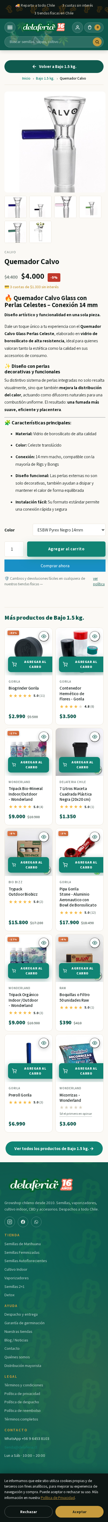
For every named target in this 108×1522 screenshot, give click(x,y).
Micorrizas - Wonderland (70, 1097)
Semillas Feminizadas (21, 1252)
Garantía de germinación (24, 1322)
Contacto (12, 1348)
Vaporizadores (16, 1277)
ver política (99, 581)
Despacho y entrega (21, 1314)
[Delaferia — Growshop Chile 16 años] (44, 27)
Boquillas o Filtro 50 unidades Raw (75, 997)
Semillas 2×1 (14, 1286)
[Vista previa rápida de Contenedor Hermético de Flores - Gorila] (94, 636)
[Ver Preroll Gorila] (28, 1058)
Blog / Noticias (16, 1340)
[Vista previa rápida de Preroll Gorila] (43, 1043)
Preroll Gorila (20, 1095)
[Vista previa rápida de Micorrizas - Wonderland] (94, 1043)
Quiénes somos (17, 1356)
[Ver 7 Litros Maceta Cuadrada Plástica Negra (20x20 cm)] (79, 752)
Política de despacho (21, 1401)
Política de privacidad (22, 1393)
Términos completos (21, 1419)
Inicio (26, 78)
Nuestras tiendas (18, 1331)
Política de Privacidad (58, 1497)
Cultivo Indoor (15, 1269)
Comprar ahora (55, 565)
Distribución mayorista (22, 1365)
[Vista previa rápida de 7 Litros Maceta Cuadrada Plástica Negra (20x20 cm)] (94, 736)
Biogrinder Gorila (24, 688)
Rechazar (28, 1511)
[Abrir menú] (10, 27)
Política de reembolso (22, 1410)
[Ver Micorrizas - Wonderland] (79, 1058)
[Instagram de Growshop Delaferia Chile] (9, 1222)
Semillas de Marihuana (22, 1243)
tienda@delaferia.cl (20, 1447)
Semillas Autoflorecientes (25, 1260)
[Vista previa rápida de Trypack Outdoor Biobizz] (43, 837)
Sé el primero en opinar (76, 1113)
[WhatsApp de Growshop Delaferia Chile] (36, 1222)
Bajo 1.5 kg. (45, 78)
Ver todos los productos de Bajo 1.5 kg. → (54, 1148)
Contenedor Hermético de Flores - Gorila (72, 693)
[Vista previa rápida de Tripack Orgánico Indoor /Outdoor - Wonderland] (43, 943)
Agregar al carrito (66, 548)
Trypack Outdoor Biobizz (23, 891)
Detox (9, 1294)
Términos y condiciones (23, 1384)
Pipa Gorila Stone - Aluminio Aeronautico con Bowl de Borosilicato (78, 897)
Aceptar (79, 1511)
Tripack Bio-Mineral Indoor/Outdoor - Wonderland (26, 794)
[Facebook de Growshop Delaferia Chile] (23, 1222)
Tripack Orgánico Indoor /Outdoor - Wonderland (23, 1000)
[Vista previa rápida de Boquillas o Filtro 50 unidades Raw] (94, 943)
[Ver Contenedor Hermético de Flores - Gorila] (79, 651)
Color (9, 530)
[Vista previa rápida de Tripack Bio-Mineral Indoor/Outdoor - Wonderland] (43, 736)
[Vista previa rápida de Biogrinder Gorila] (43, 636)
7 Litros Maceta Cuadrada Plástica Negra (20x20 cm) (76, 794)
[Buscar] (97, 41)
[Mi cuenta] (77, 27)
